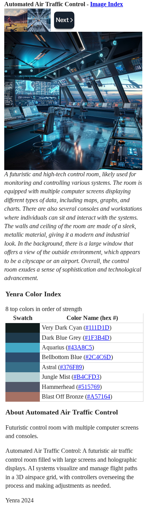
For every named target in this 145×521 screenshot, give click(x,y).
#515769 (89, 386)
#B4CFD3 (86, 376)
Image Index (106, 4)
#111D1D (97, 327)
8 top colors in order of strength (43, 309)
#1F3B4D (97, 337)
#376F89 (71, 367)
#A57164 (98, 396)
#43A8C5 (80, 347)
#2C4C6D (98, 357)
